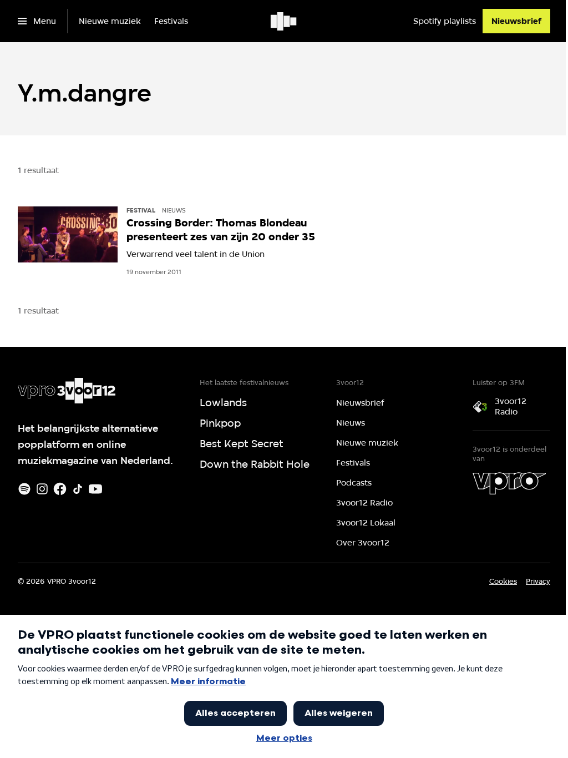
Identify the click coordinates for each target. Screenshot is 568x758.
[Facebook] (60, 489)
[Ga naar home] (284, 21)
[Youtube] (95, 489)
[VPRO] (509, 483)
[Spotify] (24, 489)
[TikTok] (77, 489)
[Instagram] (42, 489)
